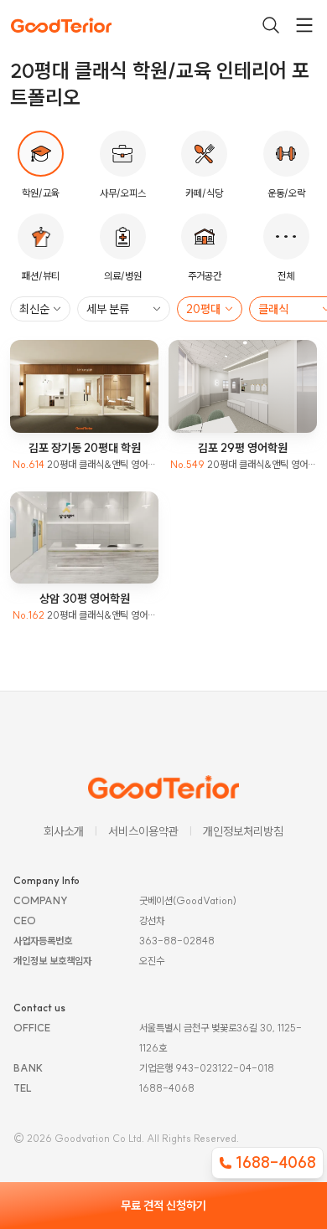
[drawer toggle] (304, 25)
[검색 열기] (271, 25)
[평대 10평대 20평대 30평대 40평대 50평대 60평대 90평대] (209, 308)
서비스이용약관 (143, 831)
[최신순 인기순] (40, 308)
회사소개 (64, 831)
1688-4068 (276, 1162)
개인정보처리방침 (243, 831)
